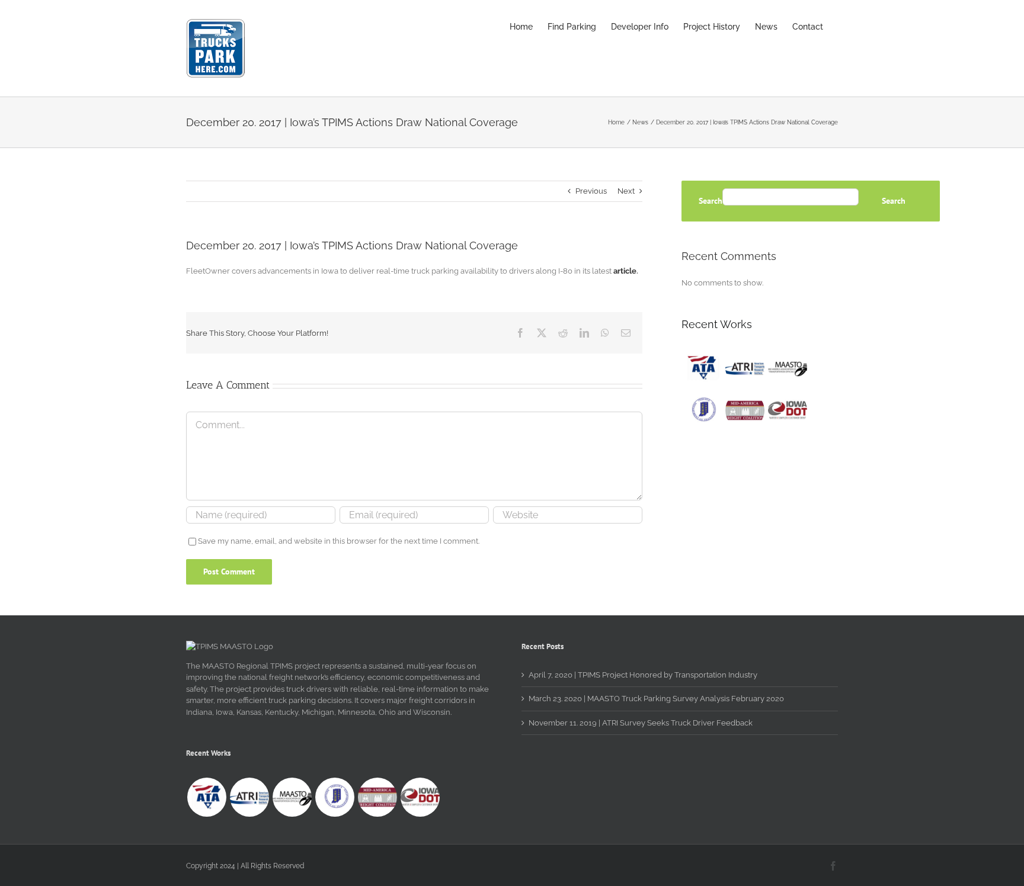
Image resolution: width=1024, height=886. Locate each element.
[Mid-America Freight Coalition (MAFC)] (744, 410)
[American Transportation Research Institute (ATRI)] (744, 367)
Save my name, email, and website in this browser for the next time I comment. (338, 541)
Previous (591, 191)
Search (710, 201)
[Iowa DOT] (787, 410)
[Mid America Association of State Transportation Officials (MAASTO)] (787, 367)
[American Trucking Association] (701, 367)
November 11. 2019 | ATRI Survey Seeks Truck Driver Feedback (641, 722)
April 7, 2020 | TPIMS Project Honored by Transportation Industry (643, 674)
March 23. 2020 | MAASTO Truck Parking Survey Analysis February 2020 (656, 698)
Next (626, 191)
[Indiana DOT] (701, 410)
